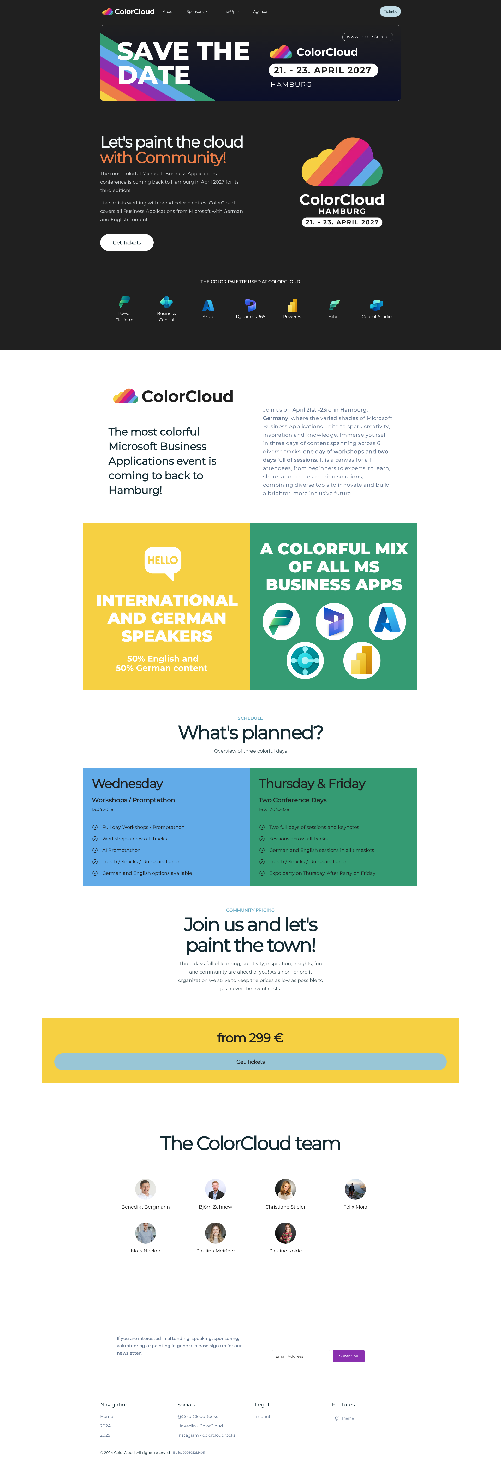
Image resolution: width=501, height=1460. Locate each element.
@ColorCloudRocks (197, 1416)
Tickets (390, 11)
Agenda (260, 11)
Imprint (263, 1416)
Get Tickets (127, 242)
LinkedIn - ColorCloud (200, 1425)
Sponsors (195, 11)
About (168, 11)
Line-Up (228, 11)
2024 (105, 1425)
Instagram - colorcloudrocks (206, 1435)
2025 (105, 1435)
